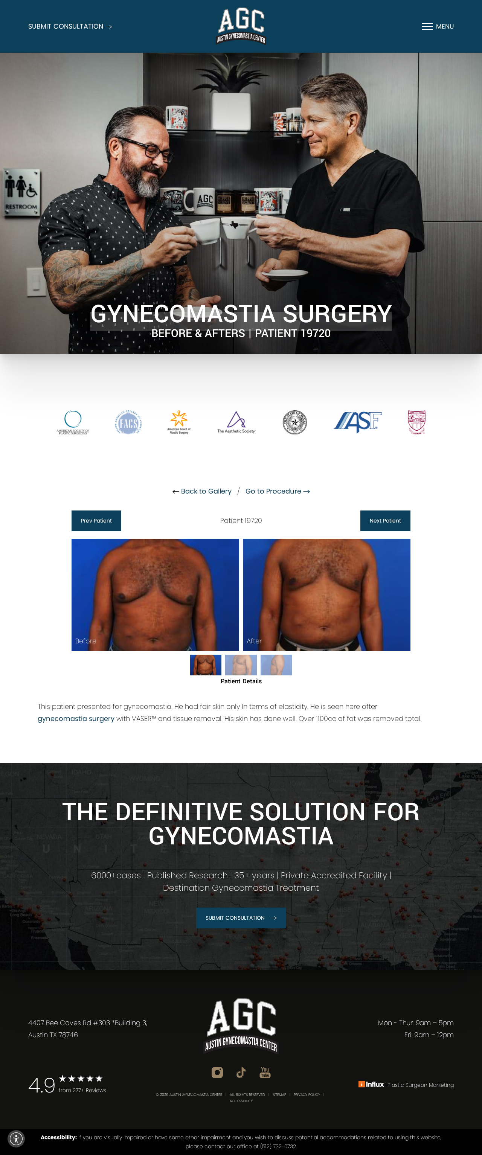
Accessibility (241, 1101)
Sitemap (279, 1094)
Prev (96, 520)
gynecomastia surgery (76, 718)
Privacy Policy (307, 1094)
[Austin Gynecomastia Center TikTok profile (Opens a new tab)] (241, 1072)
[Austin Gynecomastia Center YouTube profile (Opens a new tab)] (265, 1072)
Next (385, 520)
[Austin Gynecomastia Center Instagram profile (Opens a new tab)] (217, 1072)
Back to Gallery (205, 491)
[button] (16, 1138)
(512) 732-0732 (278, 1146)
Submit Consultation (235, 918)
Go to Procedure (274, 491)
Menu (445, 26)
